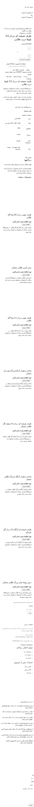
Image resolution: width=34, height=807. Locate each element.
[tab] (25, 76)
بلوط (20, 28)
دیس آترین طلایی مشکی (21, 268)
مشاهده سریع (24, 211)
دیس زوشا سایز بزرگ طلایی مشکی (17, 582)
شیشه (7, 72)
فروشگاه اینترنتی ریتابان (23, 88)
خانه (30, 28)
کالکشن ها (25, 28)
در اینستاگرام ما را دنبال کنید (23, 107)
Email (31, 606)
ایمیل (32, 781)
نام (33, 775)
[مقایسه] (29, 211)
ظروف (29, 74)
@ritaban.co (27, 111)
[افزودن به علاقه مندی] (20, 211)
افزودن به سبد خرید (25, 59)
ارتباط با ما (18, 99)
